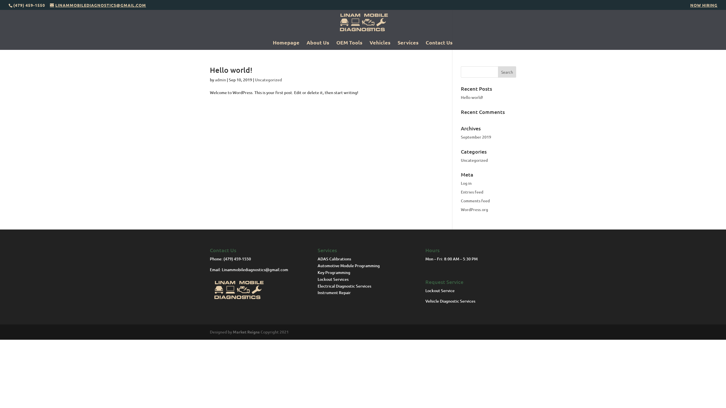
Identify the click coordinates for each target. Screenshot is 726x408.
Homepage (286, 43)
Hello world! (231, 70)
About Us (318, 43)
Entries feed (472, 192)
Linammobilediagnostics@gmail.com (255, 269)
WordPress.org (474, 209)
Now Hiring (703, 5)
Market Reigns (246, 331)
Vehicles (380, 43)
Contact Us (439, 43)
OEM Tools (349, 43)
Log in (466, 183)
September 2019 (476, 137)
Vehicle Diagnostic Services (450, 301)
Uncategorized (268, 79)
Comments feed (475, 200)
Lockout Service (440, 290)
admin (220, 79)
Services (408, 43)
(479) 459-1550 (237, 259)
